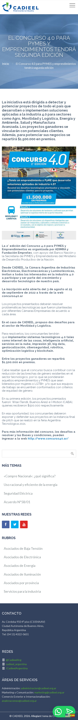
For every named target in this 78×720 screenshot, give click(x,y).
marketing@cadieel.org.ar (49, 692)
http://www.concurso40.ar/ (48, 438)
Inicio (5, 63)
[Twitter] (15, 524)
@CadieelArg (13, 659)
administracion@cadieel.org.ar (38, 688)
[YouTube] (24, 524)
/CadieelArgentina (17, 668)
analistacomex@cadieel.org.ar (19, 700)
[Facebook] (5, 524)
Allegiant (36, 716)
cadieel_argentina (16, 664)
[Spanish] (72, 715)
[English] (67, 715)
